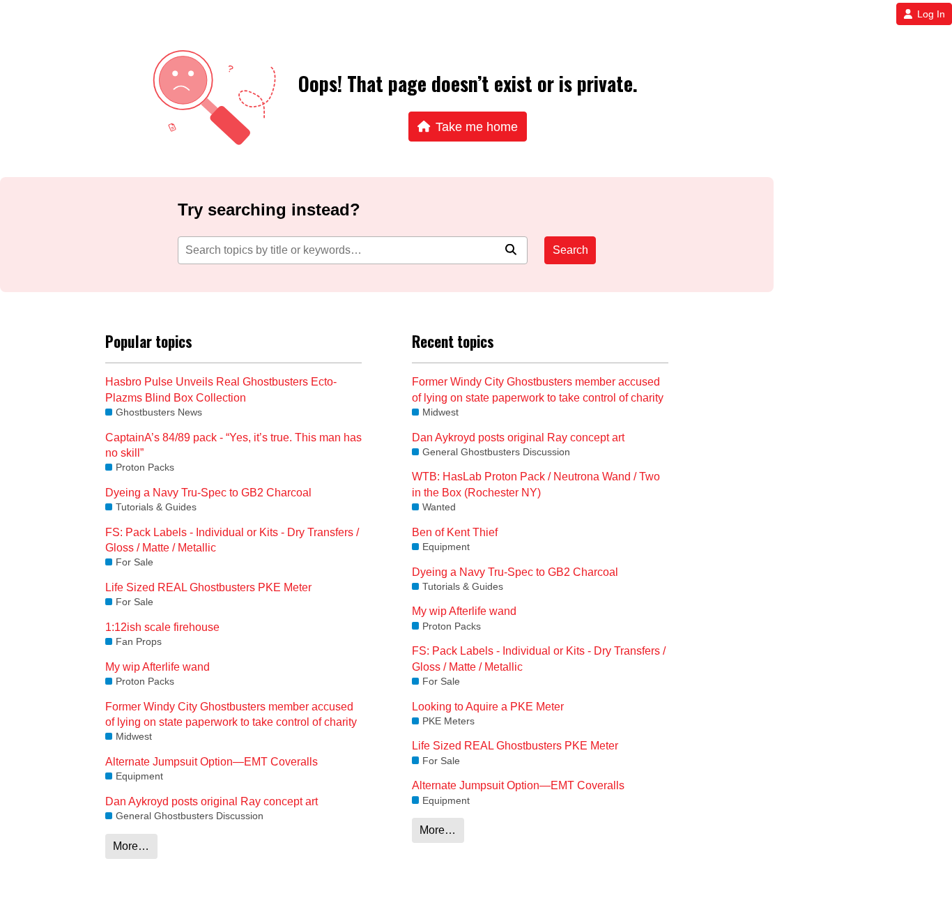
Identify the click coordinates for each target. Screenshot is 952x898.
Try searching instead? (269, 209)
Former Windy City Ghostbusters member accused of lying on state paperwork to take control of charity (231, 714)
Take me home (477, 126)
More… (131, 846)
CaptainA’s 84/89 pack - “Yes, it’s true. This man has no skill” (233, 445)
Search (570, 250)
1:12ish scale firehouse (162, 627)
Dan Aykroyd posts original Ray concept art (211, 801)
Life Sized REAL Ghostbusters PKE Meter (208, 587)
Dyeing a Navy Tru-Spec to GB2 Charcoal (208, 493)
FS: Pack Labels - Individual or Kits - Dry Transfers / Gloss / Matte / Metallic (232, 540)
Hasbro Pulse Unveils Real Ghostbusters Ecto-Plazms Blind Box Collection (221, 389)
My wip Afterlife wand (157, 667)
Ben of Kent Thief (455, 532)
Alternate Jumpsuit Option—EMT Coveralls (211, 762)
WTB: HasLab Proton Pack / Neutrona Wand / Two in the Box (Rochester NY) (536, 484)
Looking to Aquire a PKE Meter (488, 707)
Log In (931, 14)
